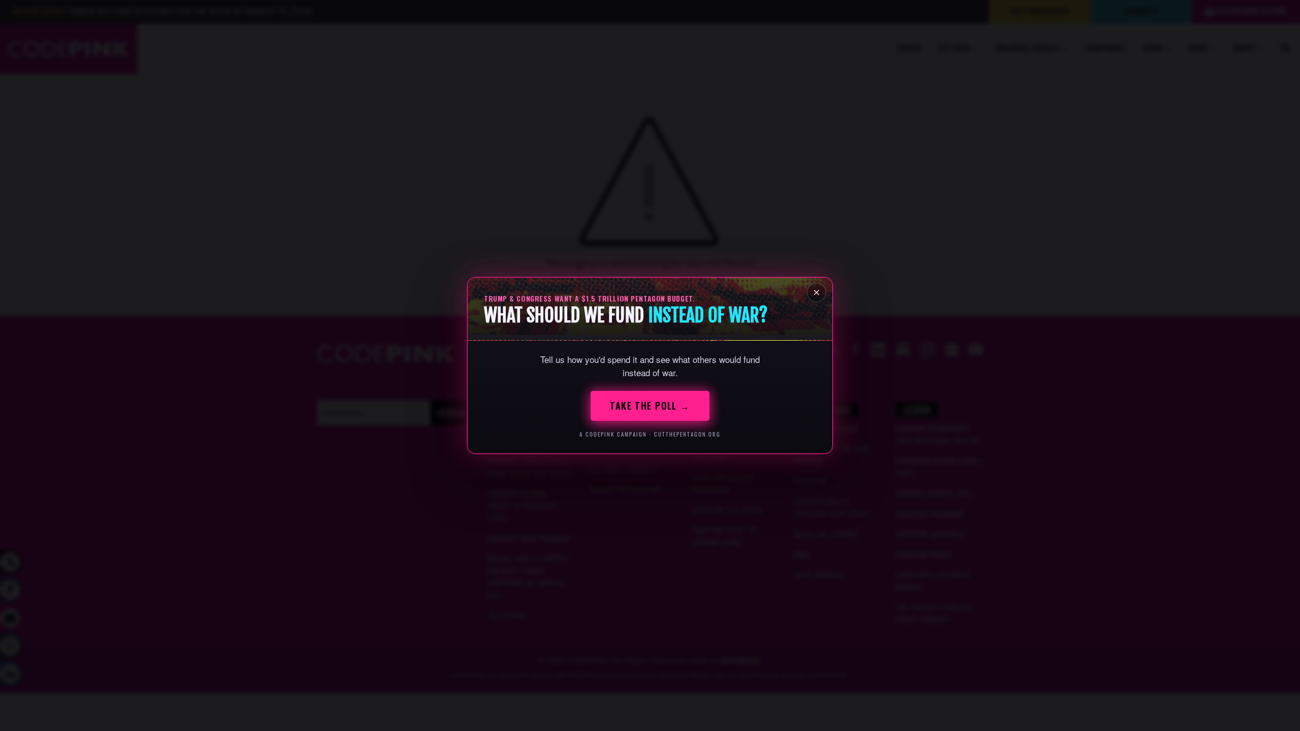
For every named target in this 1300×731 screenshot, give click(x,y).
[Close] (816, 292)
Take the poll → (650, 405)
